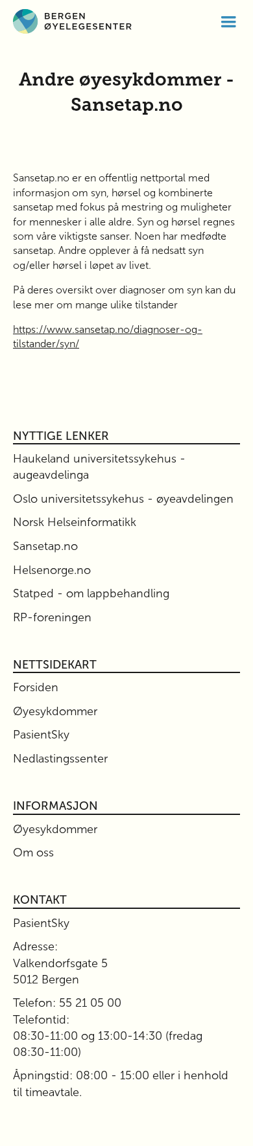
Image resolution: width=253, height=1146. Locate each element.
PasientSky (41, 735)
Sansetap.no (45, 546)
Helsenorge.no (52, 570)
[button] (228, 21)
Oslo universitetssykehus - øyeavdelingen (123, 499)
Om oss (33, 852)
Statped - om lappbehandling (91, 593)
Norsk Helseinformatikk (74, 522)
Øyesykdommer (55, 711)
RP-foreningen (52, 617)
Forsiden (35, 687)
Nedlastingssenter (60, 758)
